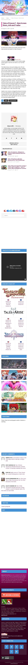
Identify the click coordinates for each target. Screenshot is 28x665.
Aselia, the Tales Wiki (10, 622)
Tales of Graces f (6, 103)
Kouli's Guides (16, 625)
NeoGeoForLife (4, 626)
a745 (13, 28)
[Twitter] (12, 647)
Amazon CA (8, 306)
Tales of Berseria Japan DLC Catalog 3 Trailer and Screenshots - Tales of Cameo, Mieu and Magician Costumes (17, 167)
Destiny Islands (23, 622)
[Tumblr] (16, 647)
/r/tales (7, 628)
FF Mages (18, 623)
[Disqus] (14, 189)
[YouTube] (21, 647)
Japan (6, 100)
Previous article (14, 143)
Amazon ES (20, 304)
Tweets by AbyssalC (5, 506)
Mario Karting (22, 625)
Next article (14, 144)
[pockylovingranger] (3, 480)
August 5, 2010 (6, 28)
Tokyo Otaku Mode (19, 629)
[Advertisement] (14, 53)
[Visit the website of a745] (6, 138)
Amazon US (8, 301)
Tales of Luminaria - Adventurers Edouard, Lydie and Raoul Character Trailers (16, 153)
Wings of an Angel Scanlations (7, 631)
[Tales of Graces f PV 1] (18, 59)
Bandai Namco (8, 328)
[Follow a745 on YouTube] (21, 138)
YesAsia (16, 631)
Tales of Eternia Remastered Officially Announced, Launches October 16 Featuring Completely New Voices (16, 466)
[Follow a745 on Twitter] (16, 138)
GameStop (8, 303)
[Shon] (3, 474)
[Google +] (12, 652)
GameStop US (8, 323)
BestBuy (8, 324)
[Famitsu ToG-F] (11, 59)
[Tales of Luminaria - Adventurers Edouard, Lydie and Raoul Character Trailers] (4, 154)
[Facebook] (7, 647)
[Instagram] (16, 652)
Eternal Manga (4, 623)
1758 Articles (18, 126)
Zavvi (21, 349)
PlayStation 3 (13, 100)
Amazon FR (20, 324)
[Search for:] (14, 215)
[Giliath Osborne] (3, 487)
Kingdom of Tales (8, 625)
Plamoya (3, 628)
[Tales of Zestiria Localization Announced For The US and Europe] (4, 161)
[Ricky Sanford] (3, 467)
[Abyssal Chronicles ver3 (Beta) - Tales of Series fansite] (14, 7)
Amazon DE (21, 303)
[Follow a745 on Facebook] (11, 138)
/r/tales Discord (13, 628)
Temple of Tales (11, 629)
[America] (3, 459)
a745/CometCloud (14, 663)
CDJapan (17, 622)
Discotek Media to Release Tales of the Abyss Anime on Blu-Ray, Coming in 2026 (16, 459)
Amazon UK (21, 301)
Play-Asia (8, 304)
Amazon (3, 622)
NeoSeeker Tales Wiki (13, 626)
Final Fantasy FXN (11, 623)
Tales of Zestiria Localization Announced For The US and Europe (16, 159)
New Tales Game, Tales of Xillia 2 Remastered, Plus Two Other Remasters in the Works (16, 480)
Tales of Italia (20, 628)
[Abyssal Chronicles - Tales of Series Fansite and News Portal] (4, 634)
